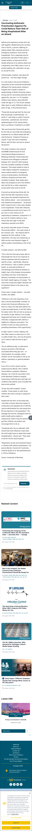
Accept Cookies (16, 827)
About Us (16, 747)
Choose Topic (14, 7)
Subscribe (23, 483)
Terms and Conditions (16, 755)
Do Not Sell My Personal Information (16, 759)
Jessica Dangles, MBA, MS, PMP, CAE (13, 539)
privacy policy (9, 488)
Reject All (16, 823)
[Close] (30, 793)
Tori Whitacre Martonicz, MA (12, 685)
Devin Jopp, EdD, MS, (10, 537)
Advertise (16, 744)
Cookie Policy (15, 814)
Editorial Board (16, 749)
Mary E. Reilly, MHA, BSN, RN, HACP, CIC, (15, 575)
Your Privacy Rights (16, 761)
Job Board (16, 753)
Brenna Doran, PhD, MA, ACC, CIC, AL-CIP (15, 577)
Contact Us (16, 751)
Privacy (16, 757)
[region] (16, 811)
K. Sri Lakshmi (8, 649)
